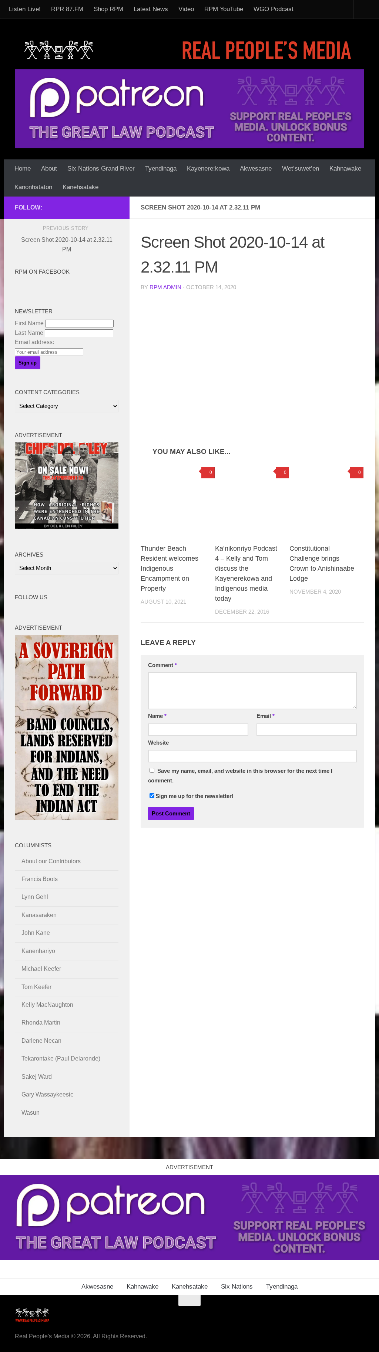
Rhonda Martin (40, 1022)
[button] (196, 353)
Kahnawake (345, 168)
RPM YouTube (223, 9)
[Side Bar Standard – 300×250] (66, 527)
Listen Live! (25, 9)
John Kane (35, 933)
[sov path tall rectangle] (66, 818)
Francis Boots (39, 879)
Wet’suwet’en (300, 168)
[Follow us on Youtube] (102, 207)
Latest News (151, 9)
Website (158, 743)
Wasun (30, 1112)
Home (22, 168)
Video (186, 9)
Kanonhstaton (33, 187)
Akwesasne (256, 168)
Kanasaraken (39, 915)
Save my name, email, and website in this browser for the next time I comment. (240, 776)
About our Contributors (51, 861)
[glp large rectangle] (189, 108)
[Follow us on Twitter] (90, 207)
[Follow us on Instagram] (114, 207)
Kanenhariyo (38, 951)
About (49, 168)
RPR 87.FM (67, 9)
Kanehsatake (80, 187)
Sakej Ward (36, 1077)
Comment (162, 665)
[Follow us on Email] (66, 207)
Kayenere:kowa (208, 168)
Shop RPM (108, 9)
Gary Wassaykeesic (47, 1094)
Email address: (34, 342)
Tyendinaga (161, 168)
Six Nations (237, 1286)
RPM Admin (165, 287)
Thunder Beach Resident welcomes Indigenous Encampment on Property (169, 568)
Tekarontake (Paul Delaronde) (60, 1058)
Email (265, 716)
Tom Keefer (36, 987)
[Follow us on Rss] (78, 207)
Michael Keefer (41, 969)
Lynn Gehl (34, 897)
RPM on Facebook (42, 272)
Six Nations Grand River (101, 168)
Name (157, 716)
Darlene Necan (41, 1041)
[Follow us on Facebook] (54, 207)
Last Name (29, 333)
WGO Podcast (274, 9)
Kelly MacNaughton (47, 1005)
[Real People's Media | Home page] (189, 49)
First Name (29, 323)
